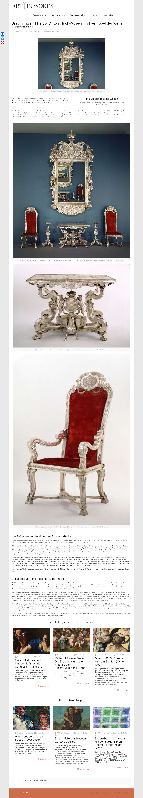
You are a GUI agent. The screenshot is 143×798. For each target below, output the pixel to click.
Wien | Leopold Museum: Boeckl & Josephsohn (30, 737)
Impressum (107, 792)
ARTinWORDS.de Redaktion (38, 31)
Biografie (91, 792)
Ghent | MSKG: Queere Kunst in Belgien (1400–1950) (109, 661)
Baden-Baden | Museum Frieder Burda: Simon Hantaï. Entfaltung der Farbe (110, 743)
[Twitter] (2, 38)
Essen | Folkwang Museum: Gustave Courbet (71, 739)
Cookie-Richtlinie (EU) (121, 792)
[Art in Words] (33, 6)
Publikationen (82, 792)
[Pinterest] (2, 42)
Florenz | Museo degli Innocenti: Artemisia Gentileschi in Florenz (29, 663)
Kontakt (99, 792)
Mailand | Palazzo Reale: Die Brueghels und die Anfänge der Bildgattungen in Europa (70, 663)
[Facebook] (2, 34)
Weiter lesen (44, 686)
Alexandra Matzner (24, 657)
